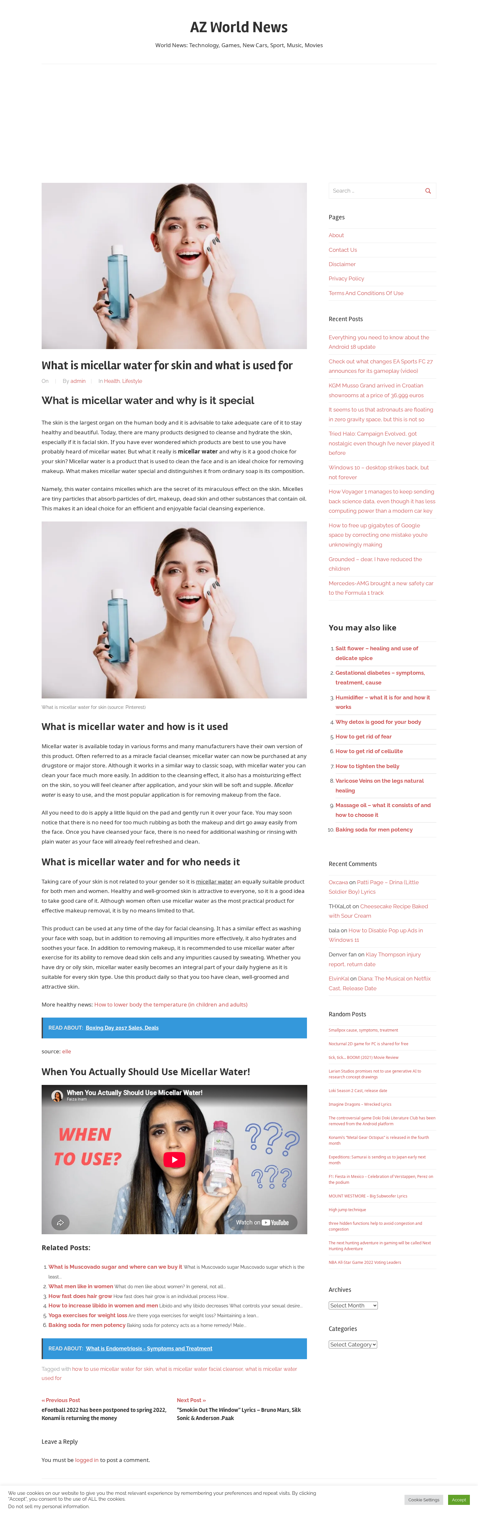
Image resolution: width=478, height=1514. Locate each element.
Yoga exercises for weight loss (87, 1315)
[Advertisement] (239, 123)
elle (66, 1051)
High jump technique (347, 1209)
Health (112, 381)
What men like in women (80, 1286)
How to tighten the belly (367, 766)
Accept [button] (459, 1499)
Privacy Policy (346, 278)
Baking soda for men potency (87, 1325)
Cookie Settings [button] (423, 1499)
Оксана (338, 882)
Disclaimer (342, 264)
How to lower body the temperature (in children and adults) (170, 1004)
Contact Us (343, 250)
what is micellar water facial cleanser (199, 1369)
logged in (87, 1460)
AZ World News (239, 27)
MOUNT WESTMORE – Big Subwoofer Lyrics (368, 1196)
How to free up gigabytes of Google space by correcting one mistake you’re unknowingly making (378, 535)
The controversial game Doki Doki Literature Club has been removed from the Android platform (382, 1121)
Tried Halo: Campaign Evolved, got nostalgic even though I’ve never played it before (381, 443)
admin (78, 381)
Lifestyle (132, 381)
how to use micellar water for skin (112, 1369)
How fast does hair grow (80, 1296)
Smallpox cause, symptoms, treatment (363, 1030)
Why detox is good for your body (378, 722)
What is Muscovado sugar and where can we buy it (115, 1267)
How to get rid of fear (364, 736)
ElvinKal (339, 978)
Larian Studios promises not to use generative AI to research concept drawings (375, 1074)
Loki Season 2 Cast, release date (358, 1090)
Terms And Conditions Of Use (366, 293)
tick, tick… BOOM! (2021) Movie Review (363, 1057)
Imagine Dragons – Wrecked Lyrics (360, 1104)
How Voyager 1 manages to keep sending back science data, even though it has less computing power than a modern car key (382, 501)
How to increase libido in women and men (103, 1305)
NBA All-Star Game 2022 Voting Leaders (365, 1262)
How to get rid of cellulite (369, 751)
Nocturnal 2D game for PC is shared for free (368, 1044)
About (336, 235)
